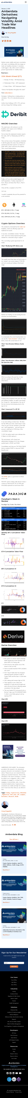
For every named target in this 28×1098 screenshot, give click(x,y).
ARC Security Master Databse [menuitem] (14, 1021)
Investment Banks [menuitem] (14, 994)
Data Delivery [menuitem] (14, 1037)
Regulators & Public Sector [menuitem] (14, 996)
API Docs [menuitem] (14, 1033)
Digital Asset (5, 794)
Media (16, 796)
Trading (8, 793)
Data (15, 794)
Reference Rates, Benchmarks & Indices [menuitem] (14, 1017)
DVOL (5, 476)
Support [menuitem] (14, 1042)
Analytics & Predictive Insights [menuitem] (14, 1012)
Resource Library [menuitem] (14, 1056)
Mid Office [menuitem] (14, 982)
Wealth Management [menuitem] (14, 1003)
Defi (11, 794)
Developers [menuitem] (14, 1030)
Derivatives (4, 796)
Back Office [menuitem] (14, 984)
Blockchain (23, 793)
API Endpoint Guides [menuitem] (14, 1040)
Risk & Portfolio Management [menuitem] (14, 1024)
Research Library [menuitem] (14, 1054)
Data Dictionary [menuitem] (14, 1035)
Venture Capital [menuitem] (14, 998)
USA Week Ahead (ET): (11, 76)
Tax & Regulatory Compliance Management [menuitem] (14, 1026)
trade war (22, 227)
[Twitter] (3, 40)
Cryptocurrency (15, 793)
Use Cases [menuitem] (14, 977)
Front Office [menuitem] (14, 980)
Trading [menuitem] (14, 991)
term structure (13, 339)
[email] (10, 40)
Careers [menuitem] (14, 1049)
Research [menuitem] (14, 1019)
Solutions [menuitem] (14, 1007)
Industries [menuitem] (14, 989)
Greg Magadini (12, 33)
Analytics (22, 794)
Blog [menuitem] (14, 1051)
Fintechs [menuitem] (14, 1001)
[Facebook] (8, 40)
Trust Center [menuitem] (14, 1058)
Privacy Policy (18, 1092)
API (18, 794)
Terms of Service (10, 1092)
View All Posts (13, 839)
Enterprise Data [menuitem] (14, 1010)
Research (11, 796)
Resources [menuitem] (14, 1046)
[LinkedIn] (5, 40)
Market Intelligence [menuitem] (14, 1014)
